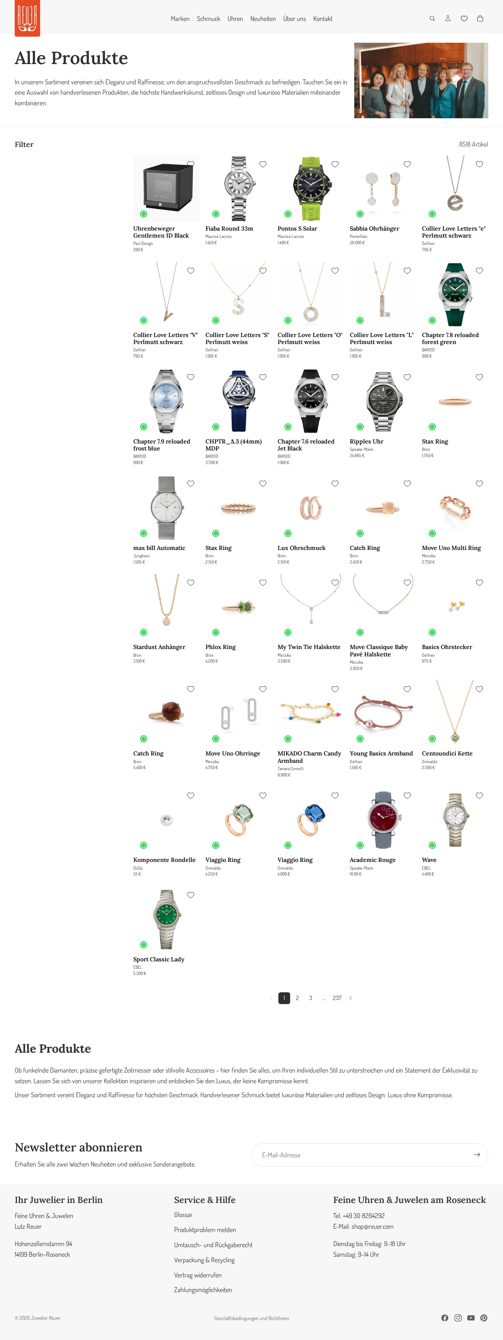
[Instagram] (458, 1317)
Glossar (183, 1214)
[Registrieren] (477, 1154)
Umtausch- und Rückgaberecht (213, 1245)
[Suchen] (432, 18)
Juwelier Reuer (45, 1318)
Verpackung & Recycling (204, 1260)
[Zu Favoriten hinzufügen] (191, 164)
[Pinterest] (483, 1317)
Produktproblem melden (205, 1229)
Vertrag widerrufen (198, 1274)
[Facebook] (444, 1317)
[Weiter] (350, 998)
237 (337, 998)
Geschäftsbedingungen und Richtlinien (251, 1318)
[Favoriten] (464, 18)
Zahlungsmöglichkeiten (203, 1289)
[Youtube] (471, 1317)
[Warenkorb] (480, 18)
